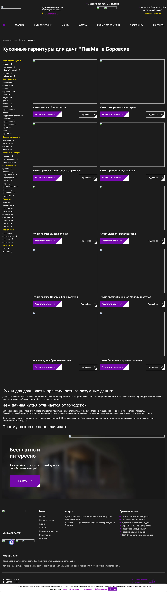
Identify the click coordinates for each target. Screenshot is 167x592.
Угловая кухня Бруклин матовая (52, 360)
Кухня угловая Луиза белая (49, 107)
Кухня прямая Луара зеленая (50, 233)
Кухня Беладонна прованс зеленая (121, 360)
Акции (65, 25)
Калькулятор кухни (108, 25)
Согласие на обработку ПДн (144, 582)
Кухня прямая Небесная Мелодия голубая (125, 297)
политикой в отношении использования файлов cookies (85, 589)
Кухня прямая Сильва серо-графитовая (57, 170)
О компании (136, 25)
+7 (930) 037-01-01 (152, 10)
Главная (19, 25)
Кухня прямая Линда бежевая (118, 170)
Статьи (83, 25)
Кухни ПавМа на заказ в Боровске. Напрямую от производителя (88, 517)
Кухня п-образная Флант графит (119, 107)
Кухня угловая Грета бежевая (118, 233)
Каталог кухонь (43, 25)
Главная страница (9, 40)
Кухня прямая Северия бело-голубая (55, 297)
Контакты (159, 25)
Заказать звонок (153, 13)
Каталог (22, 40)
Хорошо (113, 589)
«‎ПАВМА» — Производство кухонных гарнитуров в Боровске (90, 523)
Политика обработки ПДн (143, 580)
